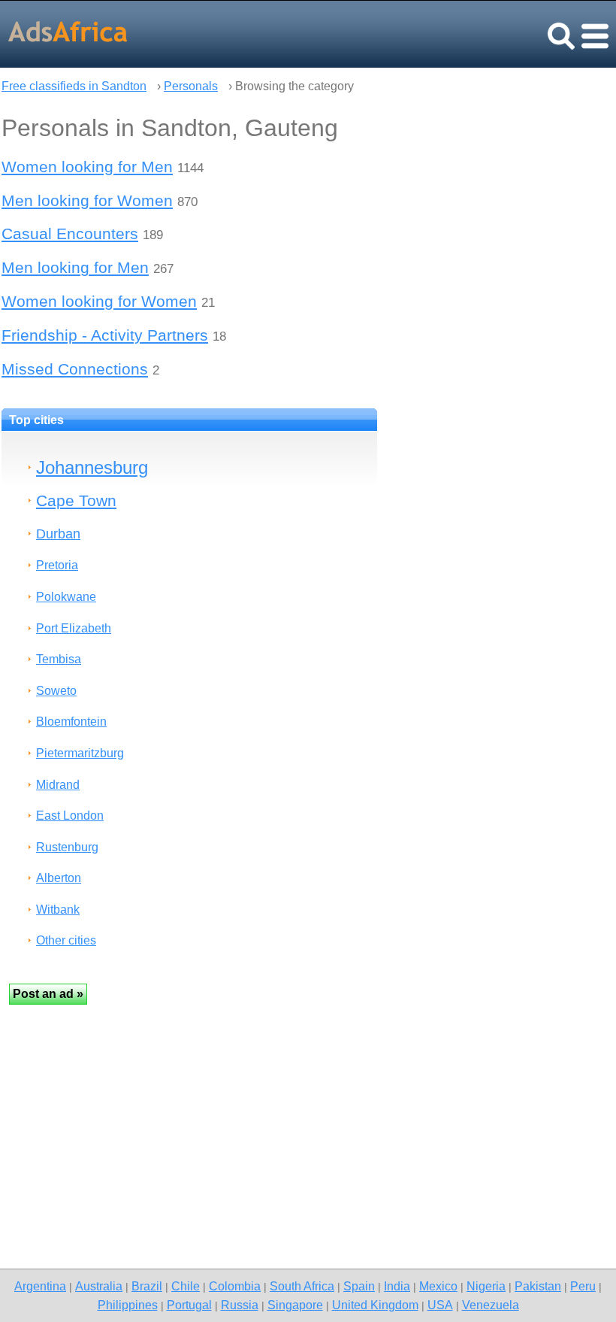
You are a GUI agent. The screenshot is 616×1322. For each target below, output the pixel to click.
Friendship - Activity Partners (105, 335)
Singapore (295, 1304)
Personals (191, 86)
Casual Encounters (70, 233)
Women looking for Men (87, 166)
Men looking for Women (87, 200)
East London (70, 815)
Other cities (66, 940)
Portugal (189, 1304)
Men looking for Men (75, 267)
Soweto (56, 690)
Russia (239, 1304)
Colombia (235, 1286)
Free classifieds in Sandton (74, 86)
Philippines (128, 1304)
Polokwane (66, 596)
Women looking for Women (99, 301)
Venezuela (490, 1304)
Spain (359, 1286)
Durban (58, 533)
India (397, 1286)
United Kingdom (375, 1304)
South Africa (302, 1286)
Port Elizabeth (73, 628)
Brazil (146, 1286)
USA (440, 1304)
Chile (185, 1286)
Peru (583, 1286)
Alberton (58, 878)
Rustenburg (67, 847)
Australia (98, 1286)
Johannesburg (92, 467)
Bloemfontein (71, 721)
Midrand (58, 784)
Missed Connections (75, 368)
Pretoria (57, 565)
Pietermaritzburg (80, 753)
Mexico (438, 1286)
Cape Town (76, 500)
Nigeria (486, 1286)
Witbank (58, 909)
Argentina (40, 1286)
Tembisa (58, 659)
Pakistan (538, 1286)
